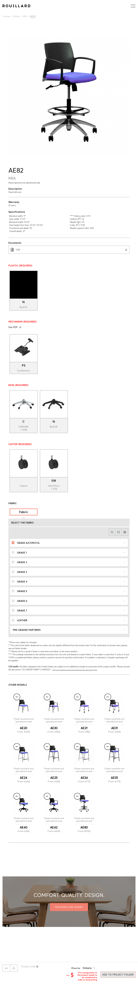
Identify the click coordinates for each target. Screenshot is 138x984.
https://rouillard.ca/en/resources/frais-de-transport (74, 669)
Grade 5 (22, 591)
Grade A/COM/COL (28, 542)
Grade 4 (22, 581)
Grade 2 (22, 562)
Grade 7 (22, 610)
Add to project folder (118, 974)
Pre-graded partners (27, 629)
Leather (22, 620)
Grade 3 (22, 571)
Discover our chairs (69, 907)
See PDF (13, 327)
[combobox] (94, 968)
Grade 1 (22, 552)
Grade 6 (22, 600)
